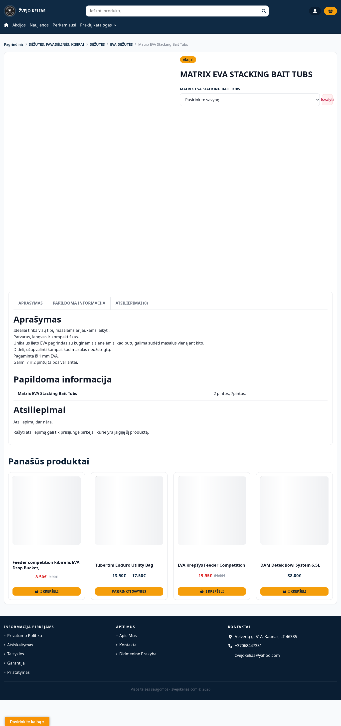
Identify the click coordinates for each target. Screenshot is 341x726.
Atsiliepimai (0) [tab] (132, 303)
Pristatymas (18, 672)
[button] (46, 591)
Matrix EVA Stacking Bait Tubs (210, 88)
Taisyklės (15, 654)
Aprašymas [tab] (30, 303)
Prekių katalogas (96, 25)
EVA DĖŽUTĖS (121, 44)
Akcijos (19, 25)
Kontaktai (128, 645)
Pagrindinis (13, 44)
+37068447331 (248, 645)
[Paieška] (264, 11)
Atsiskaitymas (20, 645)
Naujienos (39, 25)
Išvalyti (327, 99)
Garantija (16, 663)
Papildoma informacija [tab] (79, 303)
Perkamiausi (64, 25)
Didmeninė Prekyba (138, 654)
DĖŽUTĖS (97, 44)
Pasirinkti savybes (129, 591)
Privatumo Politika (24, 635)
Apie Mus (128, 635)
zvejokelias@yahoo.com (257, 655)
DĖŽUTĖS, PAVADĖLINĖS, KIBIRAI (56, 44)
